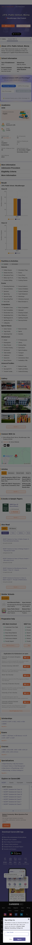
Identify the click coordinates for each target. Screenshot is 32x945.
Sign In (19, 939)
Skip (10, 939)
